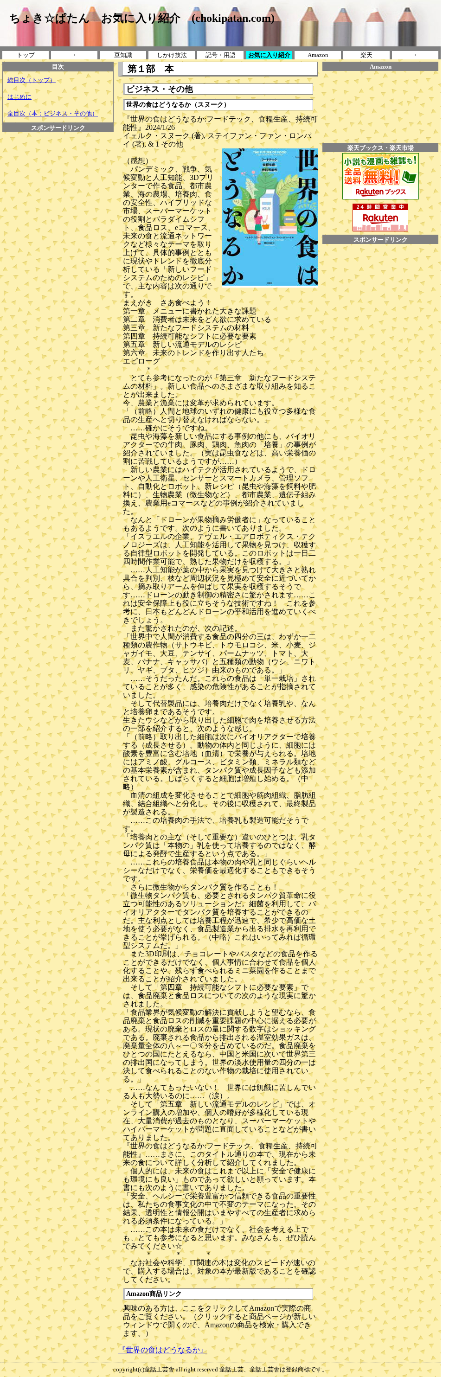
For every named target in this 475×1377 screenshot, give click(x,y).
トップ (26, 54)
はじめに (19, 96)
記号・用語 (220, 54)
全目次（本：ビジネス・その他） (52, 113)
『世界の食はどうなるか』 (162, 1350)
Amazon (318, 54)
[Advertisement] (58, 153)
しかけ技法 (172, 54)
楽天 (366, 54)
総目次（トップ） (31, 80)
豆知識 (123, 54)
